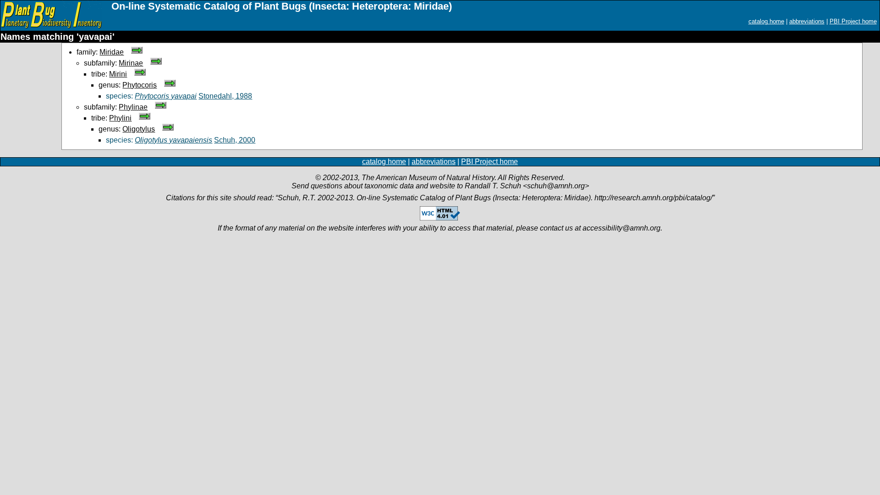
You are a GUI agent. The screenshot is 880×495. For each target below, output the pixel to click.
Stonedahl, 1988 (225, 96)
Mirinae (131, 63)
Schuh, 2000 (234, 140)
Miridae (111, 52)
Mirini (118, 74)
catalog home (766, 21)
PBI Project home (853, 21)
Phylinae (133, 107)
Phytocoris (139, 85)
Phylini (120, 118)
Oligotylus (138, 129)
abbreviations (807, 21)
